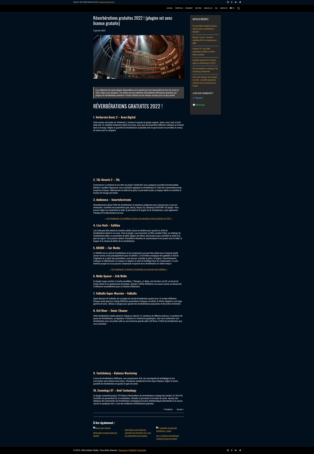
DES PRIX (198, 8)
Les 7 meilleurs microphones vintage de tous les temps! (167, 437)
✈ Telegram (198, 98)
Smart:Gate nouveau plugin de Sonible (105, 434)
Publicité (132, 450)
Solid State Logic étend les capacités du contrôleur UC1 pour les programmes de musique (138, 433)
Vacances (123, 450)
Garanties (142, 450)
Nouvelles (208, 8)
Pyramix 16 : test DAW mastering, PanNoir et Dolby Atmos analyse (204, 52)
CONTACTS (223, 8)
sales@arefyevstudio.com (106, 2)
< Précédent (168, 409)
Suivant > (180, 409)
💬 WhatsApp (199, 105)
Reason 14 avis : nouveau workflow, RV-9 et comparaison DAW (205, 40)
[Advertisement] (138, 154)
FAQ (216, 8)
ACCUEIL (170, 8)
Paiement (189, 8)
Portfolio (179, 8)
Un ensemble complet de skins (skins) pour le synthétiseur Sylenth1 (205, 29)
